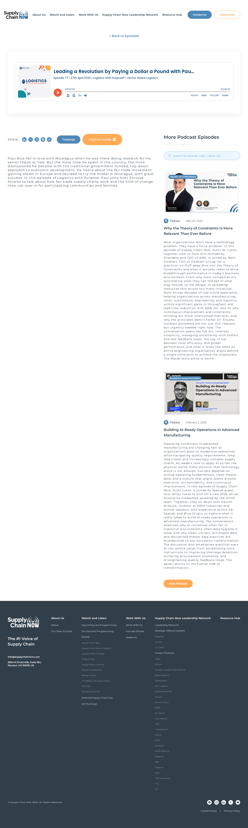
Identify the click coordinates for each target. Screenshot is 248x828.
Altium (158, 664)
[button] (39, 14)
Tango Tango (88, 659)
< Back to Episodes (124, 36)
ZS (156, 789)
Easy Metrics (161, 718)
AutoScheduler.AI (163, 691)
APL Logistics (161, 686)
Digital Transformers (92, 670)
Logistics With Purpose (93, 653)
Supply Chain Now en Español (96, 648)
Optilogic (159, 745)
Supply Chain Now (91, 643)
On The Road (89, 703)
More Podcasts (178, 583)
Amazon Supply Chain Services (170, 670)
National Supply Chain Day (97, 697)
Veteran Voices (89, 675)
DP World (159, 713)
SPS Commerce (162, 778)
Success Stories (135, 631)
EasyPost (159, 636)
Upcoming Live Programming (99, 625)
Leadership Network (167, 625)
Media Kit (131, 637)
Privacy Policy (232, 810)
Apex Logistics (162, 675)
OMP (157, 740)
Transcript (68, 139)
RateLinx (159, 756)
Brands (86, 636)
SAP (157, 762)
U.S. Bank (159, 647)
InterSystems (161, 729)
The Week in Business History (96, 681)
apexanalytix (161, 680)
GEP (157, 724)
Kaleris (158, 735)
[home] (16, 14)
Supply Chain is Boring (93, 664)
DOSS (157, 708)
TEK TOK (86, 686)
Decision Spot (162, 702)
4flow (157, 659)
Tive (157, 783)
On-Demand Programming (98, 631)
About (55, 625)
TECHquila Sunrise (91, 691)
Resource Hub (230, 618)
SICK (157, 773)
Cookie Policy (209, 810)
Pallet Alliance (162, 751)
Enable (158, 642)
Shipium (159, 767)
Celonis (158, 697)
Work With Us (134, 625)
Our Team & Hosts (61, 631)
